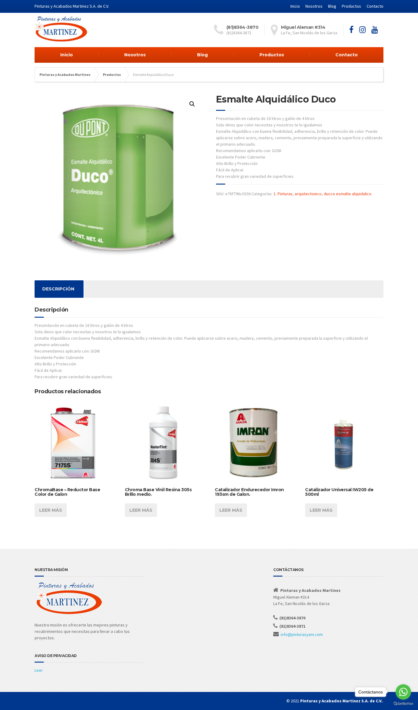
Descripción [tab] (58, 289)
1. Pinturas (283, 193)
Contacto (375, 6)
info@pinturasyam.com (302, 634)
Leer (39, 670)
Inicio (295, 6)
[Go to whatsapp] (403, 692)
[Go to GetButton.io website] (403, 704)
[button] (192, 104)
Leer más (50, 510)
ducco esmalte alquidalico (347, 193)
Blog (332, 6)
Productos (351, 6)
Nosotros (314, 6)
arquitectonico (308, 193)
